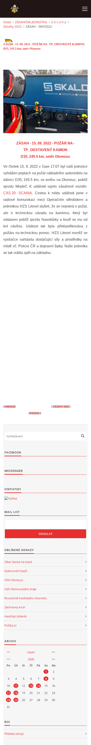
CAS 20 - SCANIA (17, 193)
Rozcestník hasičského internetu (25, 598)
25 (15, 700)
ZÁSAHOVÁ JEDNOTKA (31, 22)
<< (8, 652)
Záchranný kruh (14, 607)
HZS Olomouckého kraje (20, 589)
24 (8, 700)
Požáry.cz (10, 625)
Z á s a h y (58, 22)
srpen (31, 652)
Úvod (7, 22)
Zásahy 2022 (12, 26)
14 (38, 686)
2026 (31, 659)
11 (15, 686)
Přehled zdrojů (14, 734)
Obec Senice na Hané (18, 562)
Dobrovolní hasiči (15, 571)
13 (30, 686)
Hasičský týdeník (15, 616)
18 (15, 693)
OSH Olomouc (13, 580)
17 (8, 693)
